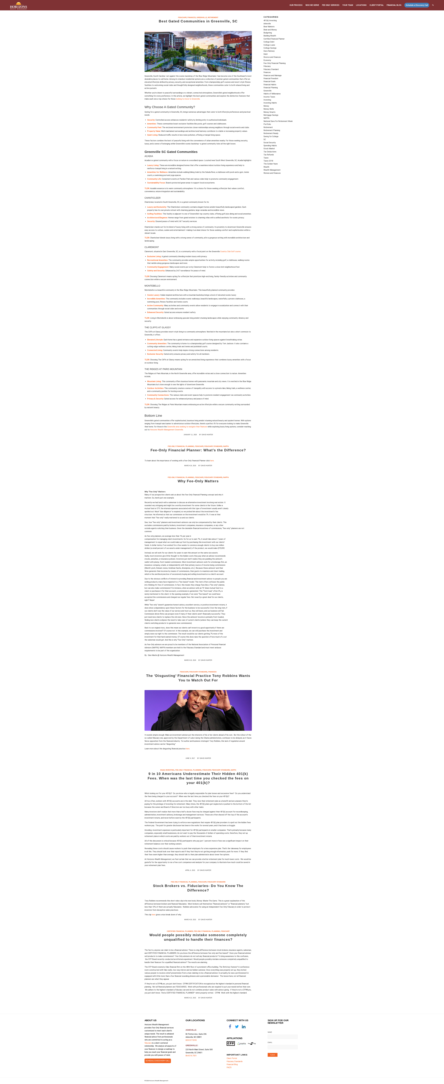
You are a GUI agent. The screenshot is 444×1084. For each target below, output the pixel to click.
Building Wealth (270, 36)
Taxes (266, 158)
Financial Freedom (271, 78)
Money (266, 106)
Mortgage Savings (271, 115)
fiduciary (148, 1043)
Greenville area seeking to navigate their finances (187, 427)
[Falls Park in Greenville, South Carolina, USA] (198, 51)
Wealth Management (272, 170)
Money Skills (269, 109)
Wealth (266, 167)
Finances (191, 17)
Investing (267, 100)
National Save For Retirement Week (278, 121)
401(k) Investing (167, 770)
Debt (266, 54)
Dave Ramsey (269, 51)
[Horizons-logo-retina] (18, 5)
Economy (267, 60)
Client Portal (232, 1058)
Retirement (213, 17)
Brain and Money (270, 30)
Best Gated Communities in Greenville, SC (198, 21)
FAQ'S (229, 1067)
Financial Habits (270, 85)
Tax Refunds (269, 155)
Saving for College (271, 136)
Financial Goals (269, 81)
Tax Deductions (270, 152)
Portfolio (267, 124)
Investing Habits (270, 103)
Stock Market (269, 148)
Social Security (270, 142)
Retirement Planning (272, 130)
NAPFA (226, 446)
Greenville (202, 17)
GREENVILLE (192, 1045)
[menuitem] (296, 5)
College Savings (270, 48)
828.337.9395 (191, 1040)
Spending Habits (270, 145)
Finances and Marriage (273, 75)
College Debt (269, 42)
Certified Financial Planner (180, 931)
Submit (272, 1055)
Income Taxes (269, 97)
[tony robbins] (198, 710)
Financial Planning (271, 88)
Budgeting (268, 33)
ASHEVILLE (191, 1030)
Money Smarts (269, 112)
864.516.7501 (191, 1056)
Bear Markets (269, 27)
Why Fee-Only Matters (198, 481)
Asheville (267, 24)
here (212, 461)
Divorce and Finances (272, 57)
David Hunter (207, 435)
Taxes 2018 (268, 161)
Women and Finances (272, 173)
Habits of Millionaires (272, 94)
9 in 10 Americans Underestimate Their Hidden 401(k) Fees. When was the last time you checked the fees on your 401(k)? (198, 778)
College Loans (269, 45)
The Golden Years (271, 164)
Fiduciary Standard (213, 446)
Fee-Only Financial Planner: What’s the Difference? (198, 450)
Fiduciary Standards (235, 1061)
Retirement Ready (271, 133)
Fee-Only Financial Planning (181, 446)
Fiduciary (182, 17)
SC (265, 139)
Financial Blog (232, 1064)
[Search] (433, 5)
